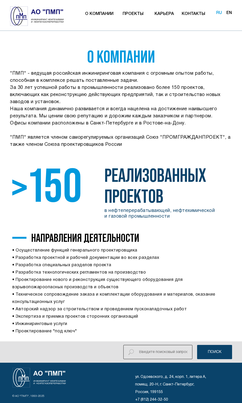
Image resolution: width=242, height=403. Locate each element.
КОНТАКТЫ (193, 14)
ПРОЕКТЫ (133, 14)
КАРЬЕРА (164, 14)
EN (229, 13)
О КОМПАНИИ (99, 14)
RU (219, 13)
